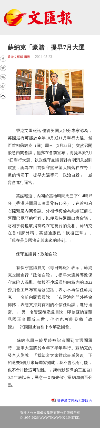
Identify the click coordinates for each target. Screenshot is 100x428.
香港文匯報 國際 (19, 57)
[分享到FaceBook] (3, 59)
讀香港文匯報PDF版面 (74, 401)
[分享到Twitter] (3, 68)
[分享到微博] (3, 86)
